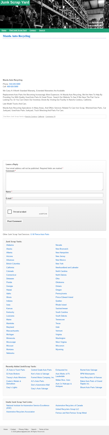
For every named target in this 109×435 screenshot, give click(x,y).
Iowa (8, 305)
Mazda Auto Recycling (16, 36)
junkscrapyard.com (23, 431)
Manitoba (10, 323)
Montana (9, 349)
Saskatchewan (62, 308)
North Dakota (61, 275)
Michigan (10, 334)
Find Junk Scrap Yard (18, 30)
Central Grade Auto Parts (41, 370)
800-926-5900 (12, 86)
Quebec (59, 301)
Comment (11, 171)
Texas (58, 323)
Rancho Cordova (31, 116)
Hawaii (9, 290)
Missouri (9, 346)
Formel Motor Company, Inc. (42, 377)
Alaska (9, 249)
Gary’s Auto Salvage (39, 388)
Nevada (59, 245)
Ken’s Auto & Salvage (40, 374)
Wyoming (59, 349)
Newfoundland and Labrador (67, 267)
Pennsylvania (61, 293)
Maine (8, 319)
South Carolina (62, 312)
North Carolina (61, 271)
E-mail (8, 198)
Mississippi (11, 342)
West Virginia (61, 342)
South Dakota (61, 316)
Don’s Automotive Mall (40, 385)
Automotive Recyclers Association (20, 412)
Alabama (10, 245)
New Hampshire (62, 252)
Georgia (9, 286)
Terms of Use (44, 429)
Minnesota (10, 338)
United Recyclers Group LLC (67, 409)
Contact (33, 30)
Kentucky (10, 312)
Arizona (9, 256)
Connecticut (11, 275)
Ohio (57, 279)
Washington (60, 338)
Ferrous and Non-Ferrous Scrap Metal (71, 413)
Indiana (9, 301)
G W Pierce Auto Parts (40, 234)
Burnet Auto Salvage (88, 370)
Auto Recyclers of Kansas (91, 377)
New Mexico (61, 260)
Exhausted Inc (62, 370)
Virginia (59, 334)
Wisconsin (60, 346)
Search (42, 30)
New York (59, 264)
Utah (57, 327)
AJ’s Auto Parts (37, 381)
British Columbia (13, 264)
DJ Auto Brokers (13, 374)
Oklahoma (60, 282)
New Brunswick (62, 249)
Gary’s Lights (11, 387)
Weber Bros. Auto (63, 380)
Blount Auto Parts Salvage (91, 387)
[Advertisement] (54, 59)
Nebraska (10, 353)
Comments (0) (50, 116)
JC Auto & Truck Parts (15, 370)
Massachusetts (12, 331)
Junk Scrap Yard (15, 2)
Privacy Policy (24, 429)
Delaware (10, 279)
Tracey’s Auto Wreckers (16, 377)
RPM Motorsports (87, 374)
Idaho (8, 293)
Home (4, 30)
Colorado (10, 271)
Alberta (9, 252)
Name (8, 192)
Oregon (59, 290)
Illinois (9, 297)
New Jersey (60, 256)
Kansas (9, 308)
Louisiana (10, 316)
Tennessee (60, 319)
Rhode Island (61, 305)
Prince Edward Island (64, 297)
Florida (9, 282)
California (41, 116)
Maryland (10, 327)
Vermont (59, 331)
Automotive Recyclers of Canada (69, 405)
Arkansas (10, 260)
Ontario (59, 286)
